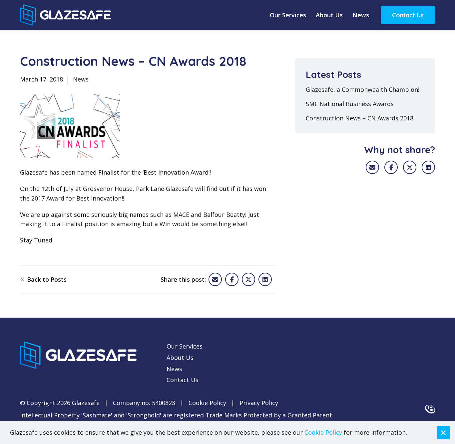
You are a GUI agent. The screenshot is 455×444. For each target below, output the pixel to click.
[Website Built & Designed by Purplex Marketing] (430, 409)
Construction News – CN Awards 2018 (359, 118)
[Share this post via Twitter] (248, 279)
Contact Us (408, 15)
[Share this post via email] (215, 279)
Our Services (185, 346)
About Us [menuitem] (329, 15)
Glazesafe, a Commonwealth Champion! (362, 90)
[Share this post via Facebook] (231, 279)
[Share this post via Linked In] (265, 279)
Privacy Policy (258, 403)
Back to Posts (47, 279)
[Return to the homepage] (65, 15)
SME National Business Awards (350, 104)
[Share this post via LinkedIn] (428, 167)
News (174, 369)
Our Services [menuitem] (288, 15)
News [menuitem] (360, 15)
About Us (180, 358)
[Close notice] (443, 432)
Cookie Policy (207, 403)
